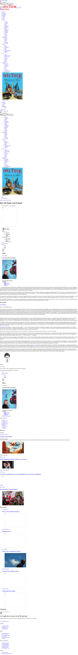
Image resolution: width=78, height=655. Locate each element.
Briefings (4, 15)
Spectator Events (5, 647)
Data (5, 41)
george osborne (5, 423)
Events (3, 16)
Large (9, 236)
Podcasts (3, 14)
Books (6, 46)
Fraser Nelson (2, 366)
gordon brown (4, 424)
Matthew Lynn (2, 457)
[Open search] (0, 109)
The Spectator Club (5, 648)
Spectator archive (5, 646)
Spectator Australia (5, 642)
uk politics (4, 428)
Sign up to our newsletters (7, 653)
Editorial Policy (5, 628)
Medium (9, 234)
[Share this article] (3, 249)
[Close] (1, 613)
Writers (3, 12)
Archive (3, 18)
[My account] (20, 7)
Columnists (7, 65)
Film (5, 48)
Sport (6, 59)
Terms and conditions (6, 635)
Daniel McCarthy (5, 588)
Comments (6, 243)
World (6, 40)
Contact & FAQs (5, 625)
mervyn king (4, 426)
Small (8, 232)
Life (3, 53)
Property (6, 58)
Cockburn (6, 22)
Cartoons (6, 165)
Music (6, 49)
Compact (8, 238)
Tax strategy (4, 636)
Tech (5, 24)
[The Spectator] (10, 7)
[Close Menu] (1, 111)
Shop (3, 19)
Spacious (9, 241)
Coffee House (4, 37)
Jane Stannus (4, 549)
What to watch (7, 55)
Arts (5, 45)
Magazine (4, 62)
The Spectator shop (5, 645)
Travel (6, 57)
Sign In (18, 7)
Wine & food (7, 56)
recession (4, 427)
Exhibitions (7, 47)
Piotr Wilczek (2, 487)
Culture (6, 23)
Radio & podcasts (8, 50)
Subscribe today (5, 652)
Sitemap (3, 638)
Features (6, 64)
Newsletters (4, 13)
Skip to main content (3, 0)
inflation (3, 425)
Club (3, 17)
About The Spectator (6, 633)
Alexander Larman (5, 529)
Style (5, 60)
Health (6, 61)
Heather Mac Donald (4, 434)
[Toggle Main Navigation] (1, 7)
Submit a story (4, 627)
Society (6, 39)
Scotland (6, 43)
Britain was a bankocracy (4, 325)
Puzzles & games (8, 166)
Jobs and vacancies (5, 637)
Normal (8, 239)
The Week (6, 63)
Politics (6, 21)
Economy (6, 42)
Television (6, 51)
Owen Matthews (3, 304)
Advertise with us (5, 626)
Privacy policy (4, 634)
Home (3, 11)
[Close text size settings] (3, 230)
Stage (6, 52)
